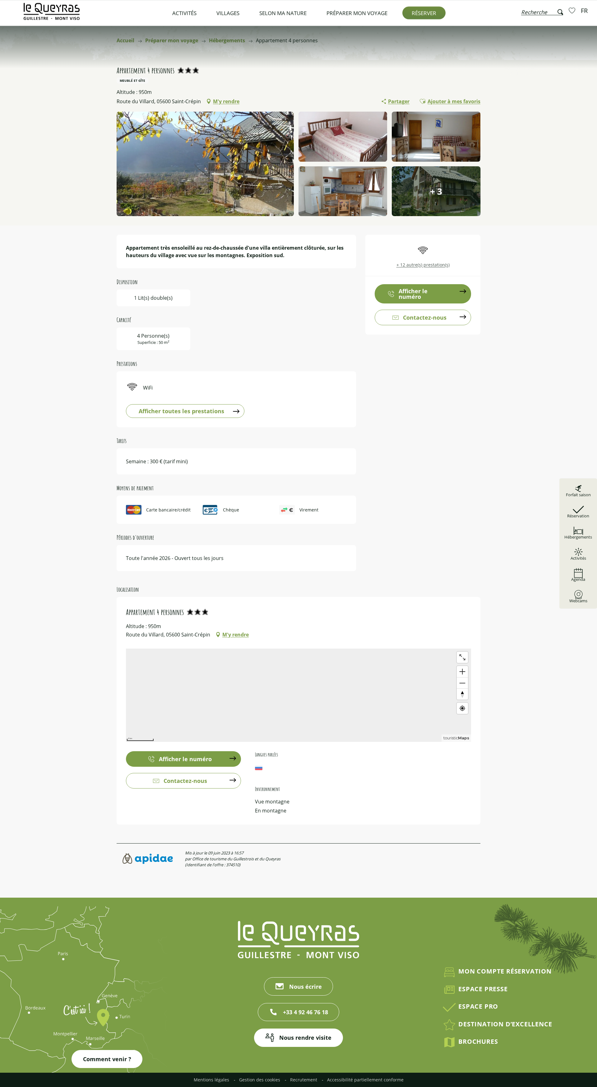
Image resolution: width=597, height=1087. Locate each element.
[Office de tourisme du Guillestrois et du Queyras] (52, 14)
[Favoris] (573, 10)
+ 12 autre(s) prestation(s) (423, 265)
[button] (542, 10)
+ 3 (436, 191)
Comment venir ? (107, 1059)
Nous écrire (305, 986)
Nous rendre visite (305, 1037)
